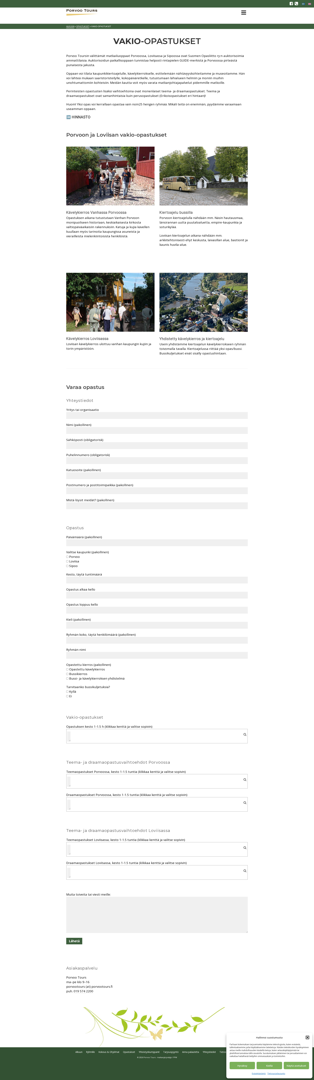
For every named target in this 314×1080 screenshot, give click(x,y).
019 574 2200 (83, 991)
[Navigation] (244, 12)
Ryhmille (90, 1051)
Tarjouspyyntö (171, 1051)
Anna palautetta (190, 1051)
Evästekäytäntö (259, 1073)
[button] (307, 1037)
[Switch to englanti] (309, 3)
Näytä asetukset (296, 1065)
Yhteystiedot (209, 1051)
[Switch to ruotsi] (303, 3)
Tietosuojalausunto (276, 1073)
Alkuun (78, 1051)
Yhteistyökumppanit (149, 1051)
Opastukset (129, 1051)
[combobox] (157, 736)
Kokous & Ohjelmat (108, 1051)
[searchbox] (68, 736)
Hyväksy (242, 1065)
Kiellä (269, 1065)
